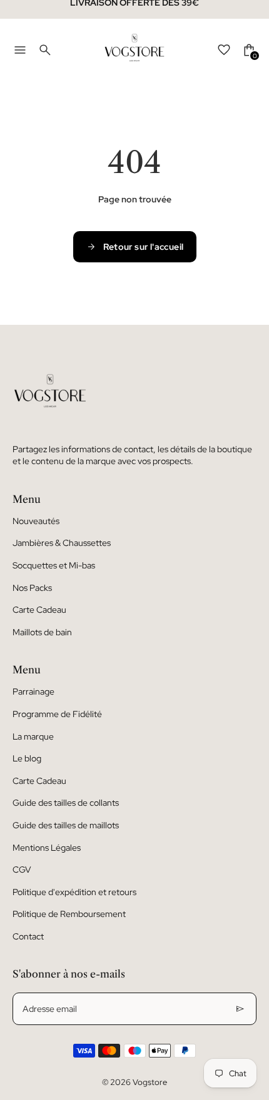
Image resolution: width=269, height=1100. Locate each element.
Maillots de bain (42, 632)
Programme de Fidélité (57, 714)
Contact (28, 936)
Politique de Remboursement (69, 913)
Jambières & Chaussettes (62, 542)
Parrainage (33, 691)
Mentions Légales (47, 847)
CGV (22, 869)
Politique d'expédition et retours (74, 892)
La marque (33, 736)
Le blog (27, 758)
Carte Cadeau (39, 609)
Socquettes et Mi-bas (54, 565)
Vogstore (150, 1082)
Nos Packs (32, 587)
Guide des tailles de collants (66, 802)
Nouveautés (36, 521)
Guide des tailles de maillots (66, 825)
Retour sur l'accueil (143, 246)
